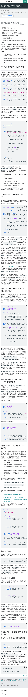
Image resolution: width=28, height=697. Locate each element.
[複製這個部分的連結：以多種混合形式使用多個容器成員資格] (5, 197)
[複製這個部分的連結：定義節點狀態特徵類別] (16, 578)
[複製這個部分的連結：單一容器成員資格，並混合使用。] (2, 69)
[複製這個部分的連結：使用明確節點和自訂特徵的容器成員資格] (7, 448)
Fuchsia (2, 20)
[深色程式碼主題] (24, 79)
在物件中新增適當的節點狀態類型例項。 (13, 494)
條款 (2, 690)
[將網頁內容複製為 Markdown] (21, 23)
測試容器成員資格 (8, 266)
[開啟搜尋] (22, 1)
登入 (25, 1)
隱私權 (5, 690)
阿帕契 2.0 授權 (13, 680)
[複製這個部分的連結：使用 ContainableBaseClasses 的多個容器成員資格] (13, 291)
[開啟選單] (2, 1)
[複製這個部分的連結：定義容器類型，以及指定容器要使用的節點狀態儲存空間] (10, 634)
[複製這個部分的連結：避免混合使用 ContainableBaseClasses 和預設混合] (16, 382)
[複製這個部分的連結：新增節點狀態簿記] (13, 551)
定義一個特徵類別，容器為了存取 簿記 (13, 497)
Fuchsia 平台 (8, 20)
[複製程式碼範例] (26, 79)
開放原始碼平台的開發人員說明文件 (12, 6)
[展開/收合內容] (10, 27)
